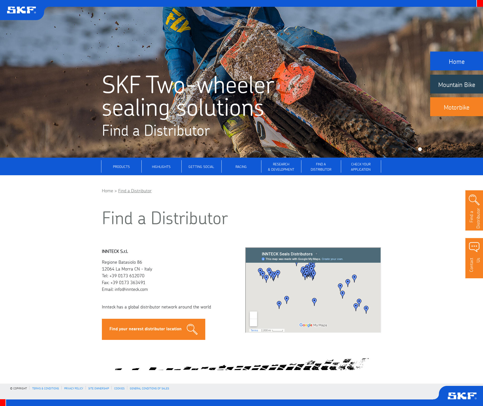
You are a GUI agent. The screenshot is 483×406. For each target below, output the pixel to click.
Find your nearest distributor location (145, 328)
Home (107, 190)
